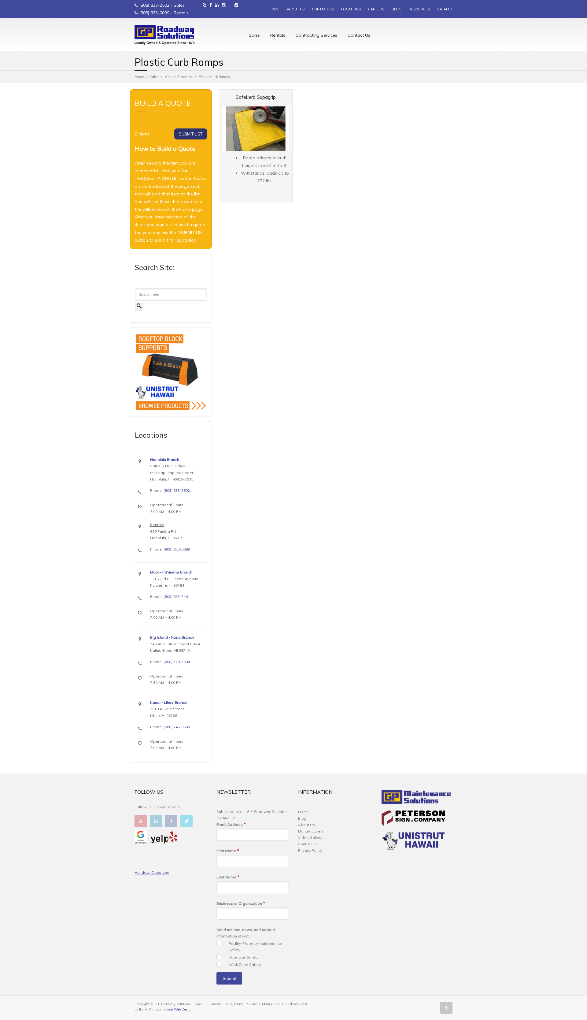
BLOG (396, 9)
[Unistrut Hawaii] (413, 842)
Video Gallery (310, 837)
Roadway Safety (243, 957)
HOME (274, 9)
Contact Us (359, 35)
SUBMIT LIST (190, 134)
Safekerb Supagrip (256, 97)
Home (139, 77)
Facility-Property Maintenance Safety (255, 946)
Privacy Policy (310, 850)
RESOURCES (419, 9)
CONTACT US (323, 9)
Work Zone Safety (245, 964)
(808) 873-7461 (177, 596)
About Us (306, 824)
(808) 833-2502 (154, 5)
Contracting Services (316, 35)
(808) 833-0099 (154, 13)
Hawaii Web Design (177, 1009)
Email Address (231, 824)
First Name (227, 850)
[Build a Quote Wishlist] (236, 5)
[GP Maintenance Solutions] (416, 798)
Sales (254, 35)
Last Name (227, 877)
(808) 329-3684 (177, 661)
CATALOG (445, 9)
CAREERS (376, 9)
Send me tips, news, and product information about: (245, 932)
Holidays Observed (152, 872)
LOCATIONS (351, 9)
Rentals (277, 35)
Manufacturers (311, 831)
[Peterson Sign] (413, 819)
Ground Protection (178, 77)
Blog (302, 818)
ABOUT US (296, 9)
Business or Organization (240, 903)
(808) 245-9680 (177, 727)
